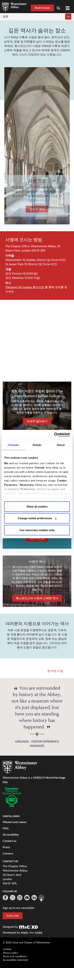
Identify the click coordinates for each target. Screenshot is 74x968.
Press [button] (6, 847)
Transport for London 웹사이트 (24, 287)
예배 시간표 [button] (37, 538)
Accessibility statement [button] (15, 960)
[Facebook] (5, 897)
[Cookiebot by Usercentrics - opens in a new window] (54, 435)
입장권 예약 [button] (37, 209)
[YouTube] (27, 897)
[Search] (60, 8)
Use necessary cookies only (37, 529)
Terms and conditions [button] (15, 956)
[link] (28, 926)
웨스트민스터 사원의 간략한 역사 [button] (37, 598)
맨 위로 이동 (55, 671)
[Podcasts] (41, 898)
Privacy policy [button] (10, 953)
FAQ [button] (5, 828)
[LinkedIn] (34, 897)
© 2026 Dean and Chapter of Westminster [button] (26, 942)
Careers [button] (8, 853)
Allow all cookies (37, 506)
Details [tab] (37, 444)
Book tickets (42, 7)
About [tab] (61, 444)
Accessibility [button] (11, 834)
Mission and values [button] (15, 822)
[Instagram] (19, 897)
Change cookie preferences (35, 518)
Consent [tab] (13, 444)
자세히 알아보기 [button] (37, 421)
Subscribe (12, 915)
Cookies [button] (7, 949)
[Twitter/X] (12, 897)
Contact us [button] (9, 840)
